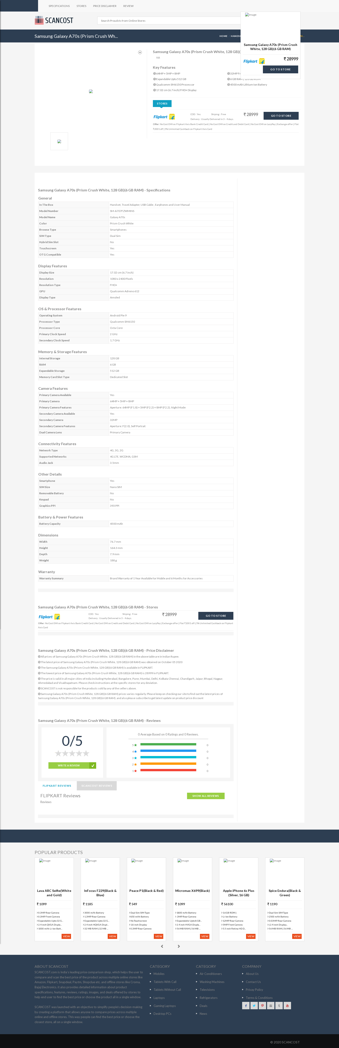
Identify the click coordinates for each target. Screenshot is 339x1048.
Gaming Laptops (165, 1006)
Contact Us (253, 982)
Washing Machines (212, 982)
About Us (252, 974)
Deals (203, 1006)
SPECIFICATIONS (59, 6)
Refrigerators (208, 998)
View (66, 936)
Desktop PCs (162, 1013)
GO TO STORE (281, 115)
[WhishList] (140, 52)
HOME (224, 36)
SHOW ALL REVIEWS (206, 795)
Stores (162, 103)
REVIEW (128, 6)
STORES (81, 6)
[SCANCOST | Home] (55, 20)
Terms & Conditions (259, 998)
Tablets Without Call (167, 989)
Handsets (238, 36)
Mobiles (159, 974)
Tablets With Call (165, 982)
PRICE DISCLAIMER (104, 6)
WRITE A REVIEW (69, 765)
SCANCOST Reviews (96, 785)
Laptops (159, 998)
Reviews (45, 802)
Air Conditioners (211, 974)
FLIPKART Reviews (57, 785)
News (203, 1013)
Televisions (207, 989)
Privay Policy (254, 989)
